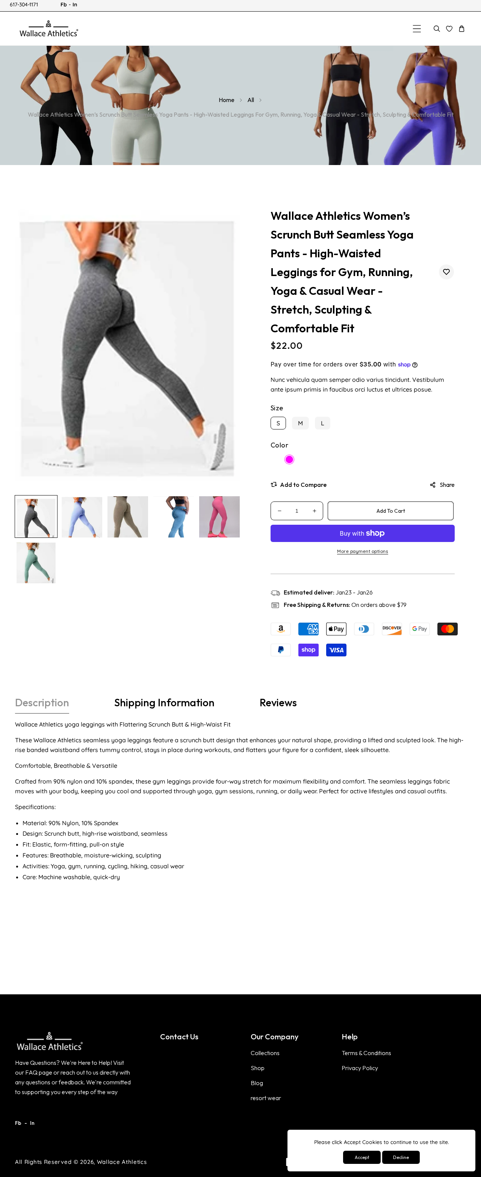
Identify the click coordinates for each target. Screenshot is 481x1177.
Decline (401, 1157)
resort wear (266, 1098)
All (250, 100)
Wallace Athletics (122, 1161)
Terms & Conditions (366, 1053)
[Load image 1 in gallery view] (36, 516)
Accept (362, 1157)
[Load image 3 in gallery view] (128, 516)
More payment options (362, 551)
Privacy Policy (360, 1068)
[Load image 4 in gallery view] (174, 516)
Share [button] (447, 484)
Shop (258, 1068)
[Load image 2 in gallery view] (82, 516)
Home (226, 100)
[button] (417, 28)
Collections (265, 1053)
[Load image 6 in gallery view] (36, 562)
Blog (257, 1083)
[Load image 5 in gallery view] (219, 516)
